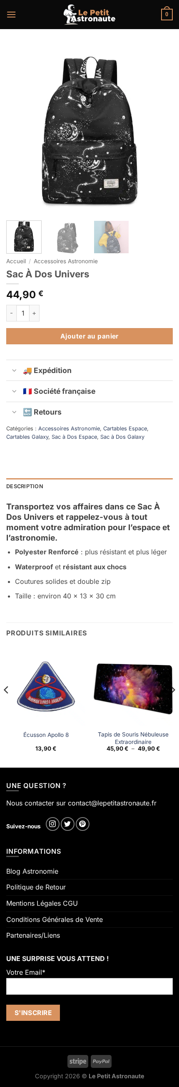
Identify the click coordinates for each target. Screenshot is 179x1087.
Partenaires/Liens (33, 935)
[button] (11, 14)
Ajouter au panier (89, 336)
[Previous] (19, 129)
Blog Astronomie (32, 871)
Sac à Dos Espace (74, 437)
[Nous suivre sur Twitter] (68, 824)
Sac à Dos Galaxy (122, 437)
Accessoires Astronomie (66, 261)
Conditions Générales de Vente (54, 919)
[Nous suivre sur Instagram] (53, 824)
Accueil (16, 261)
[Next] (159, 129)
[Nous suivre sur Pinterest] (83, 824)
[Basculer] (14, 371)
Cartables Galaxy (27, 437)
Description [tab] (24, 486)
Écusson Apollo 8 (46, 734)
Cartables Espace (125, 428)
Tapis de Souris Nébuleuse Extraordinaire (133, 738)
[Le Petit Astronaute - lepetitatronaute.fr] (89, 14)
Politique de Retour (36, 887)
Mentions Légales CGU (42, 903)
